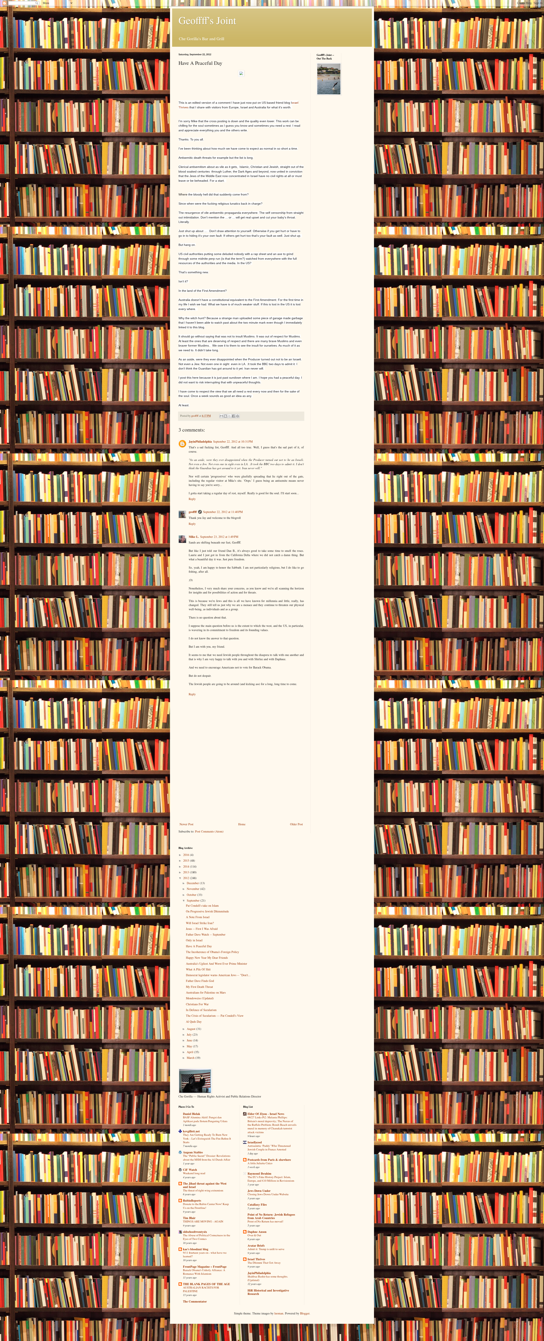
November (193, 889)
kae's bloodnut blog (195, 1249)
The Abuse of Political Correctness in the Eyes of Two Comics (206, 1237)
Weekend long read (194, 1173)
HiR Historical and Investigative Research (268, 1292)
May (190, 1046)
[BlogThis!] (225, 416)
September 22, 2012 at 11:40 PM (223, 512)
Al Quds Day (194, 1022)
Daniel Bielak (191, 1114)
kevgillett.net (191, 1131)
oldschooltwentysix (195, 1231)
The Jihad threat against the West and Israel (205, 1185)
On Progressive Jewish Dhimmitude (207, 911)
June (190, 1040)
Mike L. (194, 536)
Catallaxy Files (257, 1204)
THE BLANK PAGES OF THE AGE (206, 1284)
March (191, 1058)
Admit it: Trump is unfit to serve (266, 1249)
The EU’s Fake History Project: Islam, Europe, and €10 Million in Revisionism (271, 1178)
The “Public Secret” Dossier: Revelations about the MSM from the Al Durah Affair (206, 1157)
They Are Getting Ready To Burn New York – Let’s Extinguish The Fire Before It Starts (207, 1138)
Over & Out (254, 1235)
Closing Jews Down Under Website (268, 1194)
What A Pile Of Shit (198, 969)
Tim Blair (189, 1218)
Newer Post (186, 824)
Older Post (296, 824)
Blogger (304, 1313)
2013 (186, 872)
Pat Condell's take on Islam (202, 905)
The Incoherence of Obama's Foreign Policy (212, 952)
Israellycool (255, 1142)
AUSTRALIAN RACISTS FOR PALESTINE (201, 1289)
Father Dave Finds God (200, 981)
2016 (186, 855)
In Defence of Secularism (201, 1010)
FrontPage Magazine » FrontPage (205, 1266)
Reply (192, 499)
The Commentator (195, 1301)
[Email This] (221, 416)
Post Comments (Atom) (209, 831)
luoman (278, 1313)
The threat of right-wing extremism (203, 1190)
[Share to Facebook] (233, 416)
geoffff (193, 512)
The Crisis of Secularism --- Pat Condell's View (215, 1016)
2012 (186, 878)
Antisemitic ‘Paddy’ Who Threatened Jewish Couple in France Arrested (269, 1147)
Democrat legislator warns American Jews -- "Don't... (218, 975)
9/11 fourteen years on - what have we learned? (205, 1254)
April (190, 1052)
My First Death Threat (199, 987)
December (193, 883)
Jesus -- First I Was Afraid (202, 929)
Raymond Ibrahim (259, 1173)
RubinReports (192, 1200)
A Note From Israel (198, 917)
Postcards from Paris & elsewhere (269, 1159)
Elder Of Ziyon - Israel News (266, 1114)
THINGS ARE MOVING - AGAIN (203, 1221)
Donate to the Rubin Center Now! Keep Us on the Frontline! (206, 1205)
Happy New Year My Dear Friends (207, 958)
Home (241, 824)
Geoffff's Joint (207, 20)
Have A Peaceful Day (199, 946)
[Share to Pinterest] (237, 416)
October (192, 895)
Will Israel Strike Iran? (200, 923)
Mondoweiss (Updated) (200, 998)
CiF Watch (190, 1169)
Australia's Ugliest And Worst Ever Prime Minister (216, 963)
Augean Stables (193, 1152)
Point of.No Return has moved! (265, 1221)
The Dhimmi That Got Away (264, 1263)
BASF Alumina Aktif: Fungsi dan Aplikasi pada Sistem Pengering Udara (205, 1119)
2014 (186, 866)
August (191, 1029)
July (190, 1034)
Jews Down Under (259, 1190)
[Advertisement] (241, 789)
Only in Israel (194, 940)
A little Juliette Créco (260, 1163)
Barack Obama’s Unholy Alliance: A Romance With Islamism (204, 1272)
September (193, 900)
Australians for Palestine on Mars (206, 992)
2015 (186, 860)
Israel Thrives (256, 1259)
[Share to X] (229, 416)
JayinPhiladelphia (200, 441)
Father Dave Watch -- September (205, 934)
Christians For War (197, 1004)
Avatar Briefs (256, 1245)
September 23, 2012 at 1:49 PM (219, 537)
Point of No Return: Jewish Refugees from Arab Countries (271, 1216)
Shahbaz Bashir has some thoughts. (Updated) (268, 1278)
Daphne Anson (257, 1231)
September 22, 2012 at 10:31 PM (233, 441)
